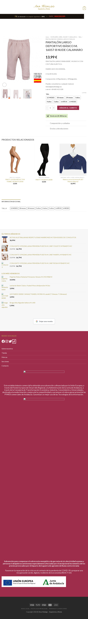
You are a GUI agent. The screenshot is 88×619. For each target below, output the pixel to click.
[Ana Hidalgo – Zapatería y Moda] (44, 7)
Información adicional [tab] (11, 201)
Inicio (47, 37)
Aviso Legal (25, 608)
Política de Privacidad (39, 608)
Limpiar (84, 92)
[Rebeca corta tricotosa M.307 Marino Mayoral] (73, 160)
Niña (80, 37)
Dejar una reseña (46, 321)
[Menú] (3, 5)
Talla (47, 94)
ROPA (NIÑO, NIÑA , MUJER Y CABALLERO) (64, 37)
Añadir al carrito (68, 108)
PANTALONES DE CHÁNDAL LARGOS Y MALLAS (60, 39)
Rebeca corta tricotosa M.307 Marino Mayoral (73, 180)
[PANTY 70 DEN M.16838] (44, 160)
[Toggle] (48, 123)
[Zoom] (4, 85)
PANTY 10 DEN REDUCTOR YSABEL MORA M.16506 (15, 180)
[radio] (50, 97)
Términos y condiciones (58, 608)
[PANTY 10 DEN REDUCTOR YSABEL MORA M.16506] (15, 160)
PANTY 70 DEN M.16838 (44, 180)
